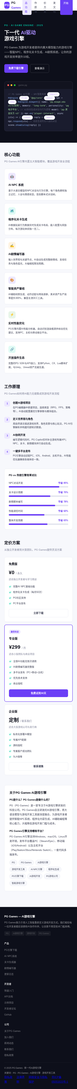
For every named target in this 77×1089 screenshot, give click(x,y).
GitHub (7, 1014)
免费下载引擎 (16, 68)
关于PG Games (12, 1031)
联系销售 (38, 766)
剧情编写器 (10, 968)
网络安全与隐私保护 (38, 1079)
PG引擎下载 (10, 950)
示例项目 (9, 1002)
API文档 (8, 996)
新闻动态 (9, 1043)
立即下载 (38, 613)
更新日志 (9, 974)
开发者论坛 (10, 1008)
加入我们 (9, 1037)
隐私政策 (9, 1055)
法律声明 (20, 1079)
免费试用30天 (38, 693)
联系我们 (9, 1049)
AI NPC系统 (10, 956)
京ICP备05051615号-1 (60, 1079)
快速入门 (9, 990)
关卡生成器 (10, 962)
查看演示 (40, 68)
